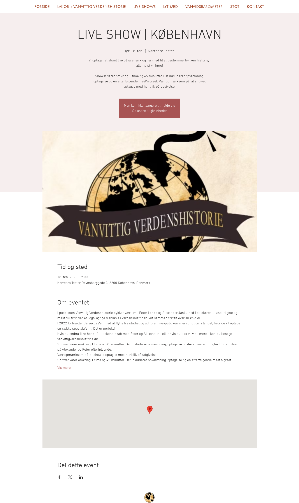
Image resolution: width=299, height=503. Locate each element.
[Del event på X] (70, 477)
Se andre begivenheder (149, 111)
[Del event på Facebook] (59, 477)
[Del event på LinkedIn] (81, 477)
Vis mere (64, 368)
